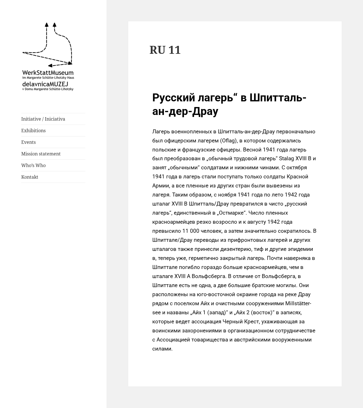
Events (28, 142)
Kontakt (29, 177)
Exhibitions (33, 130)
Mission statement (41, 154)
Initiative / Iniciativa (43, 119)
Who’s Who (33, 165)
